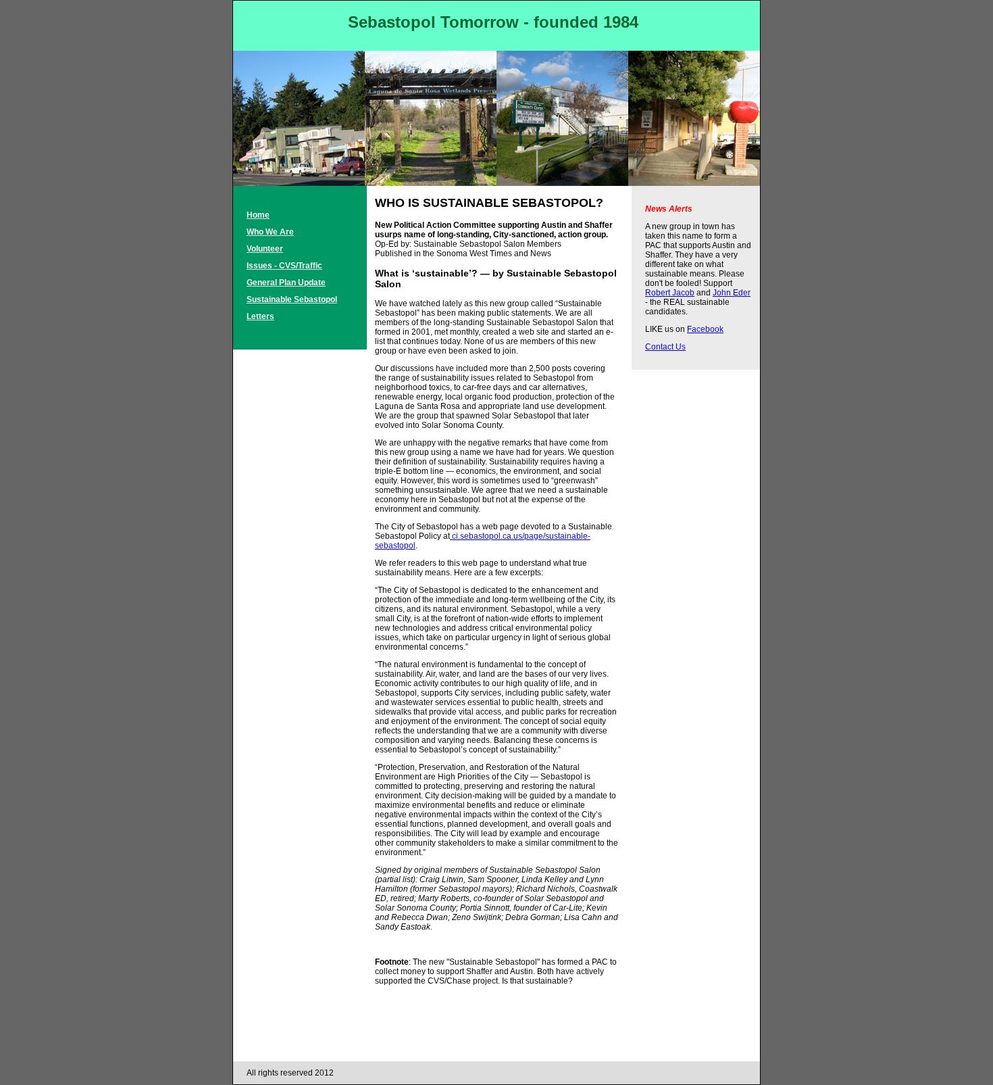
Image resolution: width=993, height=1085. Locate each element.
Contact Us (665, 347)
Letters (260, 316)
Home (258, 215)
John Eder (731, 292)
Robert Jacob (669, 292)
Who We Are (270, 232)
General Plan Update (286, 282)
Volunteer (265, 249)
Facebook (705, 329)
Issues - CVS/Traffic (284, 265)
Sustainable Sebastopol (292, 299)
